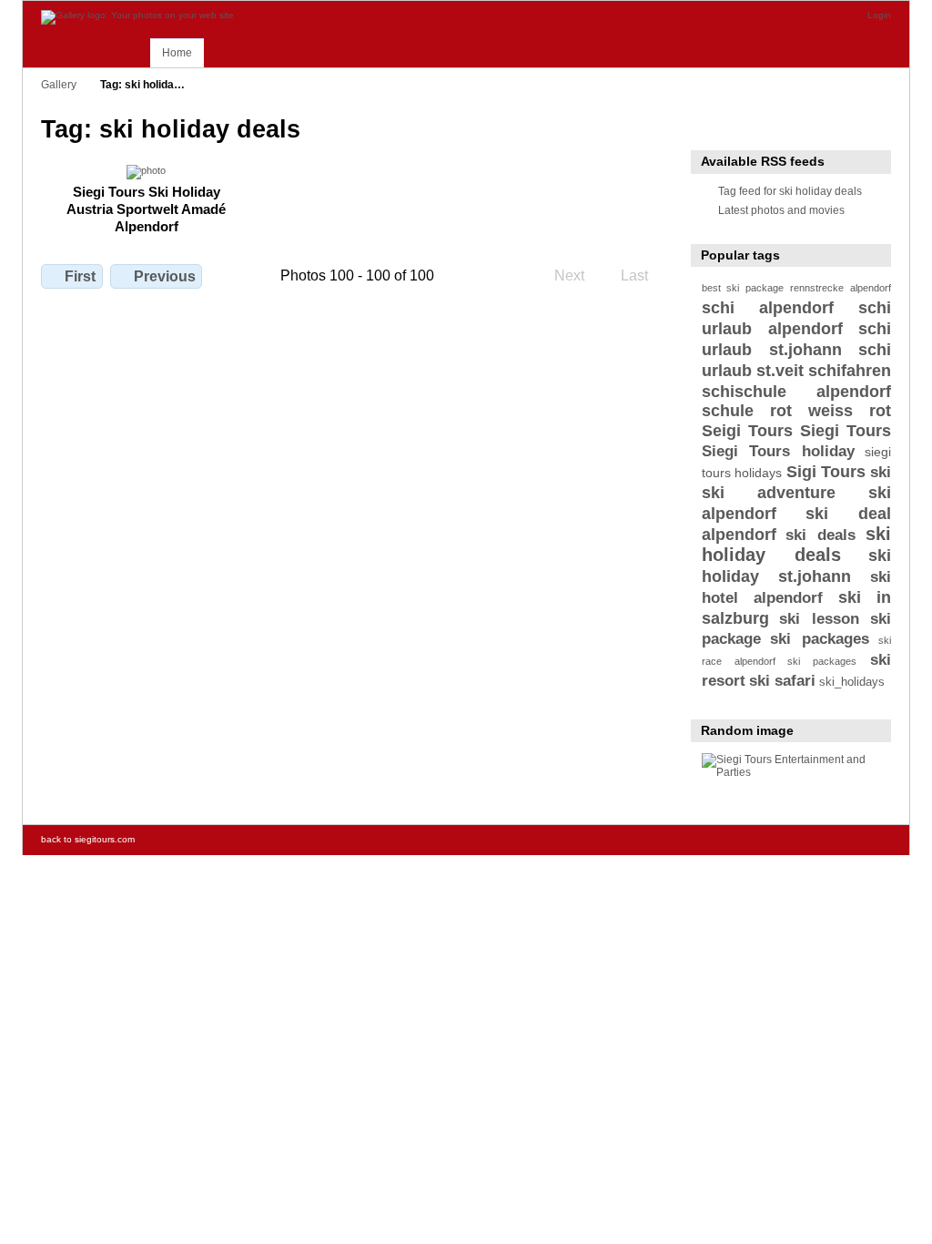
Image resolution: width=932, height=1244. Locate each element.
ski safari (782, 680)
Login (879, 15)
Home (177, 52)
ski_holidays (852, 682)
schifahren (849, 370)
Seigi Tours (747, 430)
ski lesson (819, 618)
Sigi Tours (826, 471)
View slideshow (711, 127)
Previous (165, 276)
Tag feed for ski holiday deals (790, 191)
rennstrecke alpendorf (840, 287)
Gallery (58, 84)
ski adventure (769, 492)
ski (880, 472)
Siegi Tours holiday (778, 451)
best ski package (743, 287)
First (80, 276)
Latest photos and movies (781, 210)
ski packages (819, 638)
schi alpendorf (768, 307)
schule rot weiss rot (796, 410)
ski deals (820, 535)
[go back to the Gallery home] (137, 17)
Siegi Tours (845, 430)
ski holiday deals (796, 544)
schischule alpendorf (796, 391)
